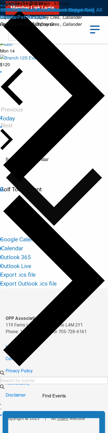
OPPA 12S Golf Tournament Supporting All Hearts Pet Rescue (51, 13)
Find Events (54, 395)
